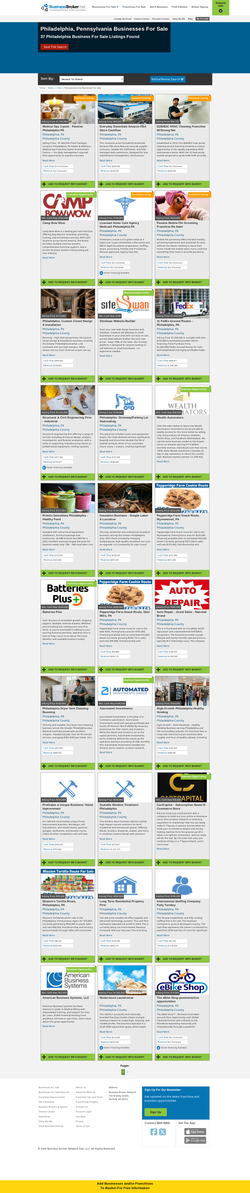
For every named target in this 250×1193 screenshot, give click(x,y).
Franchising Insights (87, 1101)
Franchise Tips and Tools (89, 1097)
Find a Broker (179, 7)
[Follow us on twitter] (162, 1131)
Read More (49, 160)
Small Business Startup (51, 1126)
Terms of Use (83, 1126)
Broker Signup (199, 7)
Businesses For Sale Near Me (54, 1092)
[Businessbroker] (63, 7)
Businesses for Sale (104, 7)
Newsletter (45, 1116)
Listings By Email (122, 19)
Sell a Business (159, 7)
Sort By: (47, 78)
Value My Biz (178, 19)
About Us (81, 1087)
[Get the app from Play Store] (195, 1140)
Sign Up (155, 1112)
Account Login (83, 1111)
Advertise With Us (85, 1092)
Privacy (80, 1121)
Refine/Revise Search (166, 79)
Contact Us (82, 1106)
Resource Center (161, 19)
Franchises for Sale (134, 7)
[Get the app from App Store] (195, 1131)
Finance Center (141, 19)
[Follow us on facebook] (154, 1131)
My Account (203, 19)
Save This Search (54, 47)
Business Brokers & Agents (53, 1106)
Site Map (80, 1116)
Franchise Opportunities (52, 1097)
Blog (190, 19)
